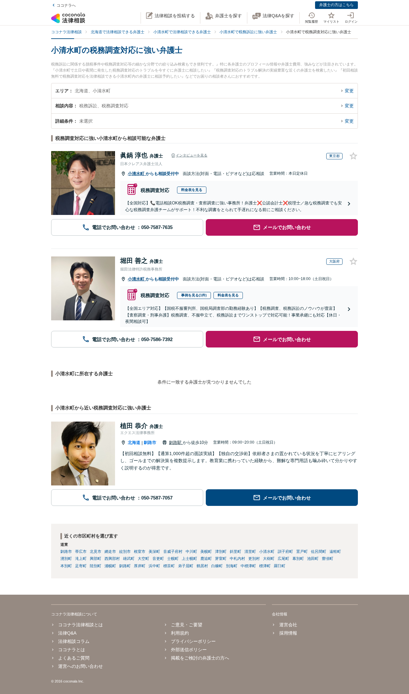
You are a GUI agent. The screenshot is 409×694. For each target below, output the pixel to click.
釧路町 (125, 566)
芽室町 (221, 558)
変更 (349, 90)
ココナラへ (66, 5)
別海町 (231, 566)
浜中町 (154, 566)
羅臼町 (279, 566)
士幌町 (173, 558)
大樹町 (268, 558)
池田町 (313, 558)
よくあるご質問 (73, 657)
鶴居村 (202, 566)
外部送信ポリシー (189, 649)
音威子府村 (172, 551)
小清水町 (137, 173)
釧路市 (150, 442)
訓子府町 (285, 551)
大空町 (143, 558)
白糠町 (217, 566)
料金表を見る (191, 190)
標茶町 (169, 566)
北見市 (95, 551)
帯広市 (81, 551)
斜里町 (235, 551)
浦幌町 (110, 566)
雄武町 (129, 558)
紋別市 (125, 551)
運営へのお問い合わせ (80, 666)
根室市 (139, 551)
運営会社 (288, 624)
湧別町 (66, 558)
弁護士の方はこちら (336, 5)
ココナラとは (71, 649)
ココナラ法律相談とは (80, 624)
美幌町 (206, 551)
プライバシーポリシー (193, 641)
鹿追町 (206, 558)
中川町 (191, 551)
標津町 (265, 566)
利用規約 (180, 633)
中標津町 (248, 566)
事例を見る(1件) (194, 295)
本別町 (66, 566)
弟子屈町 (185, 566)
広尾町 (283, 558)
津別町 (221, 551)
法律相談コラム (73, 641)
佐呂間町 (318, 551)
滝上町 (81, 558)
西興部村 (112, 558)
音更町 (158, 558)
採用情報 (288, 633)
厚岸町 (139, 566)
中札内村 (237, 558)
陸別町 (95, 566)
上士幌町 (189, 558)
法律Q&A (67, 633)
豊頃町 (327, 558)
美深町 (154, 551)
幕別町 (298, 558)
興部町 (95, 558)
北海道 (134, 442)
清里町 (250, 551)
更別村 (254, 558)
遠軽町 (335, 551)
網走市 (110, 551)
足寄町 (81, 566)
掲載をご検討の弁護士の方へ (200, 657)
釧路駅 (176, 442)
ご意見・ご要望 (186, 624)
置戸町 (302, 551)
